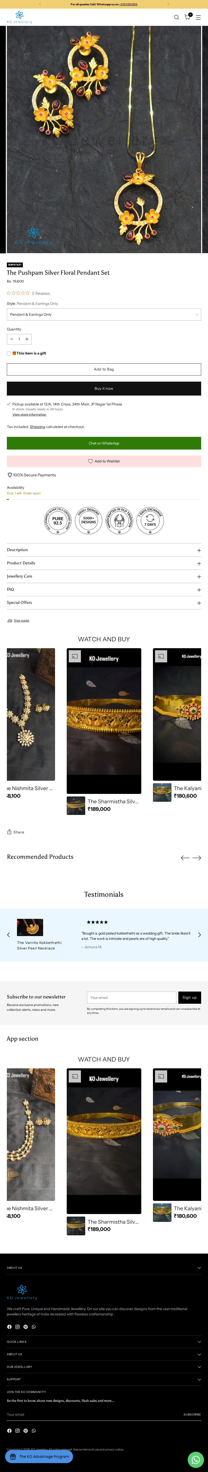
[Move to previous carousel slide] (185, 858)
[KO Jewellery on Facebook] (10, 1327)
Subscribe (192, 1414)
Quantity (14, 329)
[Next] (168, 4)
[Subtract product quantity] (11, 339)
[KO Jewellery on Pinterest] (26, 1327)
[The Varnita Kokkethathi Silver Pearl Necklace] (43, 927)
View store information (29, 414)
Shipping (37, 426)
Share (18, 832)
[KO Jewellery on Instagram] (18, 1327)
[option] (104, 731)
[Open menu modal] (198, 17)
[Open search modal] (176, 17)
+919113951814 (128, 4)
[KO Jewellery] (19, 17)
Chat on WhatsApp (104, 443)
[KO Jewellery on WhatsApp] (34, 1327)
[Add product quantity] (26, 339)
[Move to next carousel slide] (197, 857)
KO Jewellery (39, 1449)
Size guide (21, 620)
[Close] (195, 1435)
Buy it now (104, 388)
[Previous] (40, 4)
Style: (32, 303)
